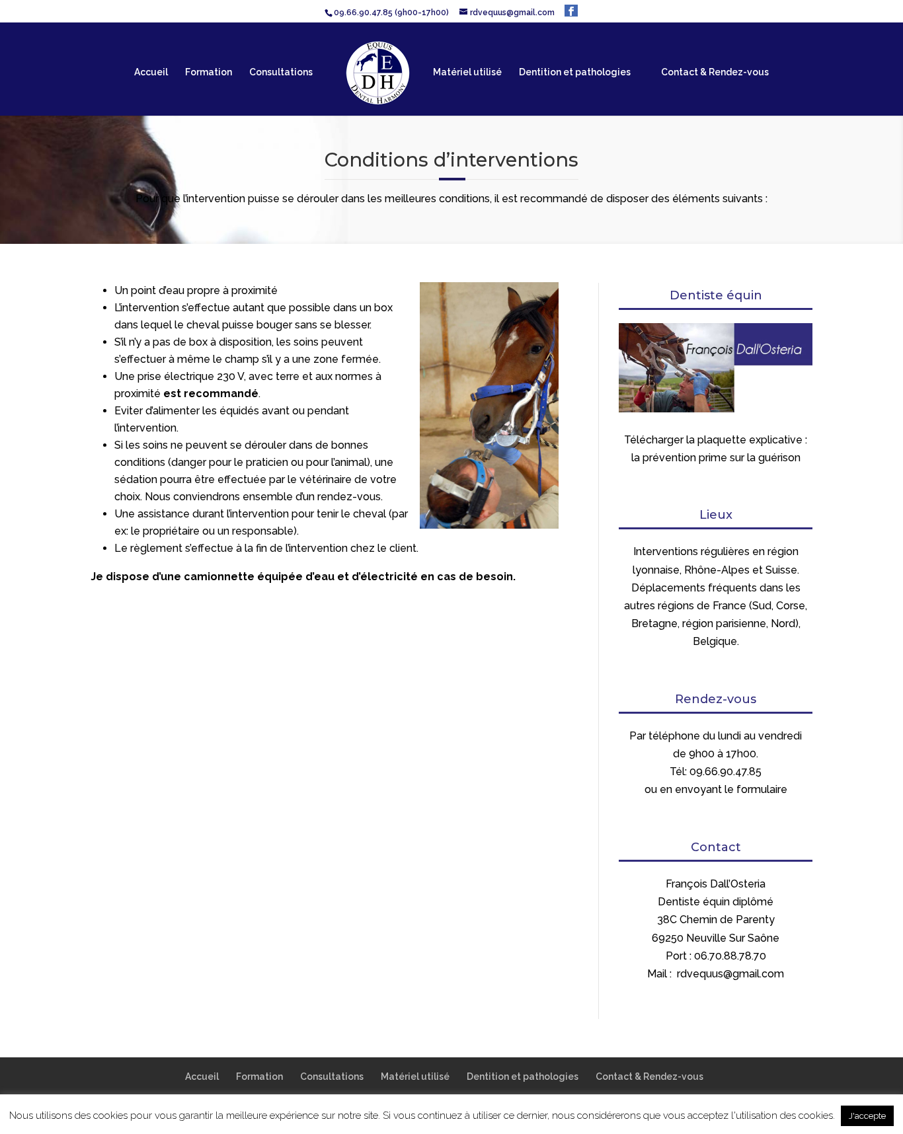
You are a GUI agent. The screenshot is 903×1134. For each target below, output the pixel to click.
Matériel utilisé (467, 72)
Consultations (281, 72)
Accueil (151, 72)
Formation (208, 72)
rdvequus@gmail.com (730, 973)
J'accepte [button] (867, 1116)
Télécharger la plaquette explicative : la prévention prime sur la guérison (715, 449)
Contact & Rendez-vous (715, 72)
